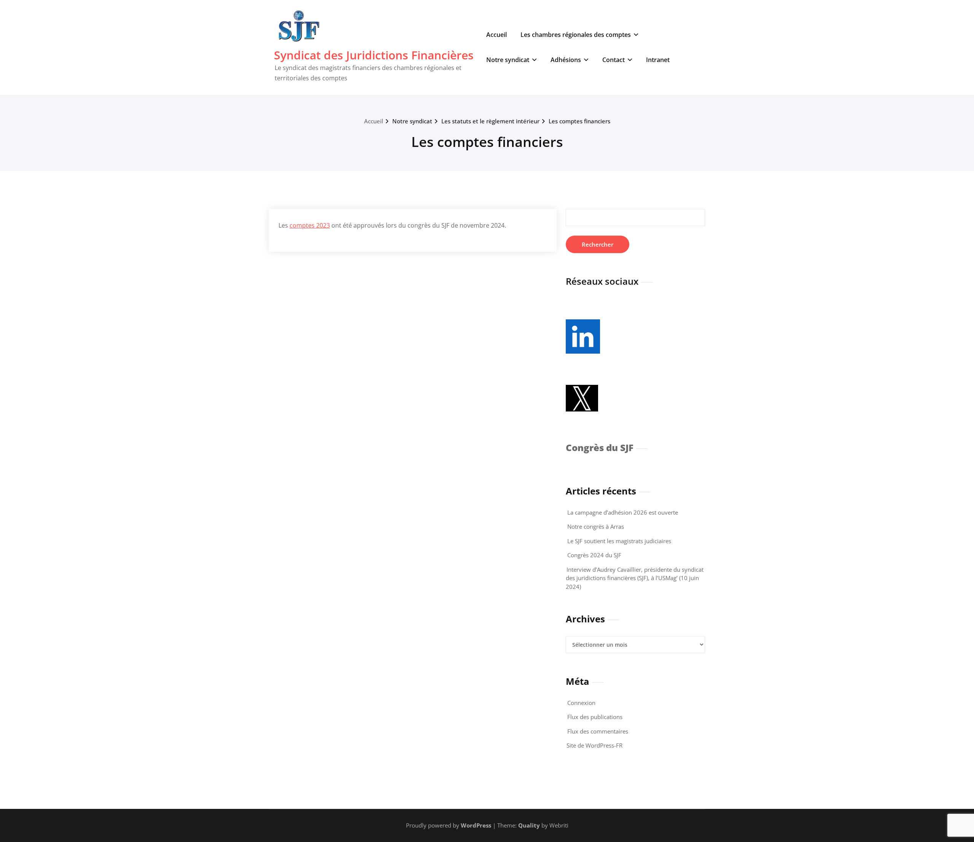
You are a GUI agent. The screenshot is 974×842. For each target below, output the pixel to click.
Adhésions (566, 60)
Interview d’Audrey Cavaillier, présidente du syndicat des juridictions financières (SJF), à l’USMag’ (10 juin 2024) (634, 578)
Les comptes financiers (579, 121)
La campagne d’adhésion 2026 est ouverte (622, 512)
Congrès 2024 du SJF (594, 555)
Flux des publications (594, 717)
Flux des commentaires (597, 731)
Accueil (496, 34)
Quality (529, 825)
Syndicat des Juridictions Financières (374, 55)
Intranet (658, 60)
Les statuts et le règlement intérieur (490, 121)
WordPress (476, 825)
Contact (613, 60)
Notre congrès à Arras (595, 526)
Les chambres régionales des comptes (575, 34)
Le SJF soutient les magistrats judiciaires (619, 541)
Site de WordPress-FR (594, 745)
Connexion (581, 702)
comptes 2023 (310, 225)
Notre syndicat (507, 60)
